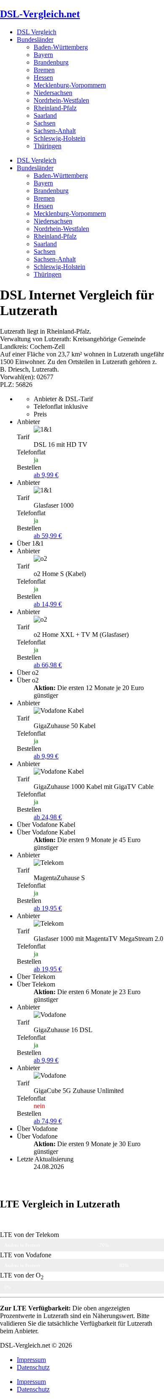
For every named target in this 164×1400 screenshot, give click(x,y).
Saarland (45, 115)
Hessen (43, 77)
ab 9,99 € (46, 474)
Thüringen (47, 146)
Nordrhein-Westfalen (61, 100)
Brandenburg (51, 62)
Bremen (44, 69)
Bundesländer (35, 39)
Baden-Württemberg (61, 47)
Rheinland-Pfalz (55, 107)
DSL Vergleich (36, 31)
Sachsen (45, 123)
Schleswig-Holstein (59, 138)
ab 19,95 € (48, 908)
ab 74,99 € (48, 1121)
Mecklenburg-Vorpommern (70, 85)
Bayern (43, 54)
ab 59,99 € (48, 535)
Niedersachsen (53, 92)
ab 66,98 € (48, 665)
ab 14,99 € (48, 604)
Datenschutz (33, 1367)
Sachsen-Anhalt (55, 130)
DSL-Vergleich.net (40, 13)
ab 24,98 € (48, 817)
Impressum (31, 1359)
